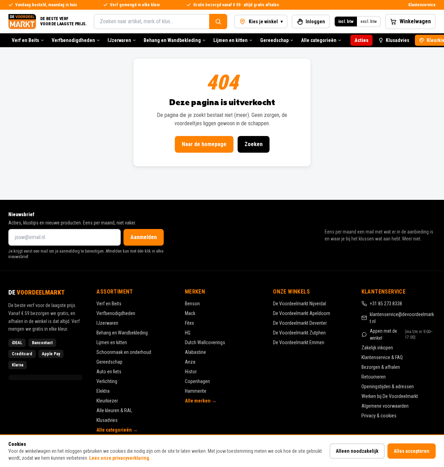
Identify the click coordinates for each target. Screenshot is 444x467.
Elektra (103, 391)
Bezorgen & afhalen (380, 367)
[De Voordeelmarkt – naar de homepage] (22, 21)
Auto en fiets (108, 371)
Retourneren (373, 377)
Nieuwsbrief (21, 214)
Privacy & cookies (378, 415)
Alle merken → (200, 401)
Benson (192, 303)
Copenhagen (197, 381)
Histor (191, 371)
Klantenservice (422, 4)
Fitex (189, 323)
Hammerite (195, 391)
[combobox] (151, 21)
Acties (361, 40)
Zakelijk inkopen (377, 347)
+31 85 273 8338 (386, 303)
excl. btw (368, 21)
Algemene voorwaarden (385, 406)
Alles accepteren (411, 451)
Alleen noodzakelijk (357, 451)
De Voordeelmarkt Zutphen (299, 333)
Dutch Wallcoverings (205, 342)
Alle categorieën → (117, 430)
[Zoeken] (218, 21)
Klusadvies (397, 40)
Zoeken (254, 144)
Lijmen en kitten (230, 40)
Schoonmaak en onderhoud (123, 352)
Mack (190, 313)
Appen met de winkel (401, 334)
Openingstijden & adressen (387, 386)
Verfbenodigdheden (73, 40)
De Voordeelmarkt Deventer (300, 323)
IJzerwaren (119, 40)
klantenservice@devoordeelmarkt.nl (402, 318)
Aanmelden (143, 237)
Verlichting (106, 381)
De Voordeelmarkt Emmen (298, 342)
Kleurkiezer (107, 401)
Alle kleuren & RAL (114, 410)
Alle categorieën (318, 40)
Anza (190, 362)
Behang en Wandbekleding (172, 40)
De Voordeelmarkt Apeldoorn (301, 313)
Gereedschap (274, 40)
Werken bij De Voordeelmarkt (389, 396)
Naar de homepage (204, 144)
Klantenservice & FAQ (382, 357)
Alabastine (195, 352)
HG (187, 333)
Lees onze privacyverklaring (119, 458)
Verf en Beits (25, 40)
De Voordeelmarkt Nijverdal (299, 303)
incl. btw (345, 21)
